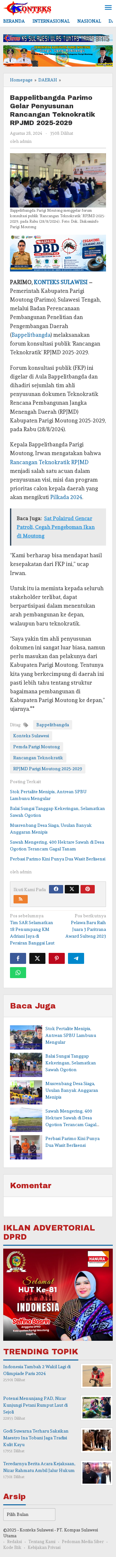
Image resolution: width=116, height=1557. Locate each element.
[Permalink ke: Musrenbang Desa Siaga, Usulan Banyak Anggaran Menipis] (26, 1092)
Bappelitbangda (31, 335)
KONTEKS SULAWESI (61, 282)
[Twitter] (72, 889)
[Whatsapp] (18, 972)
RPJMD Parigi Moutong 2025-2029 (47, 768)
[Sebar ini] (18, 958)
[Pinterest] (88, 889)
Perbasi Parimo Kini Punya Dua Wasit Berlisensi (57, 858)
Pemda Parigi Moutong (36, 746)
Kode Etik (12, 1547)
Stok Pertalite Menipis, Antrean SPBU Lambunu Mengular (70, 1035)
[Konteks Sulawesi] (27, 6)
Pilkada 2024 (66, 497)
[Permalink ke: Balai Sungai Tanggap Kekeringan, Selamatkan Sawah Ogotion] (26, 1065)
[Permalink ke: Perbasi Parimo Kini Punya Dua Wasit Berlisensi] (26, 1147)
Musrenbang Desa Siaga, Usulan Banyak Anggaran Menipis (71, 1090)
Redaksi (14, 1541)
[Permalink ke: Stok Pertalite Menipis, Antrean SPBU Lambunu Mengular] (26, 1037)
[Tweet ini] (37, 958)
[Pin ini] (57, 958)
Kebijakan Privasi (44, 1547)
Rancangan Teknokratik (38, 757)
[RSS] (21, 899)
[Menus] (108, 8)
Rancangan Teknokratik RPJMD (49, 462)
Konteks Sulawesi (31, 735)
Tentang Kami (41, 1541)
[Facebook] (56, 889)
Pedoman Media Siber (83, 1541)
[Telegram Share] (76, 958)
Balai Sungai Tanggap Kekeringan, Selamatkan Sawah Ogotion (70, 1062)
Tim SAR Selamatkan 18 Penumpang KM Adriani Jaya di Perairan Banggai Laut (32, 929)
